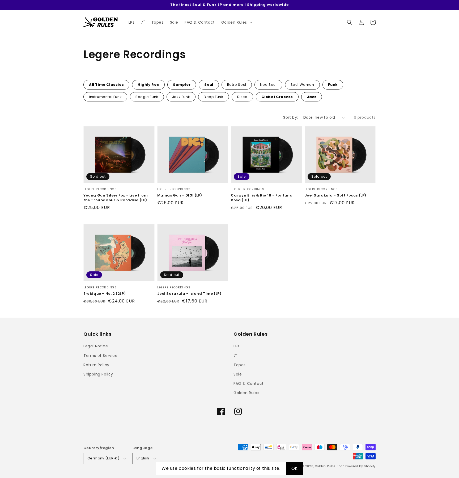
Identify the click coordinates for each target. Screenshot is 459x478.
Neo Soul (268, 84)
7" (235, 355)
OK (294, 468)
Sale (237, 374)
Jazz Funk (181, 96)
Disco (242, 96)
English (143, 458)
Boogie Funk (146, 96)
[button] (349, 22)
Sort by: (290, 117)
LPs (236, 346)
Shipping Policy (98, 374)
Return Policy (96, 365)
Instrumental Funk (105, 96)
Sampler (181, 84)
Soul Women (302, 84)
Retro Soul (236, 84)
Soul (208, 84)
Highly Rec (148, 84)
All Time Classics (106, 84)
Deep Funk (213, 96)
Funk (333, 84)
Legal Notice (95, 346)
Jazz (311, 96)
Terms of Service (100, 355)
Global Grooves (277, 96)
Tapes (239, 365)
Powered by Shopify (360, 466)
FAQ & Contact (248, 383)
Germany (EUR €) (103, 458)
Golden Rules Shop (330, 466)
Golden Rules (246, 392)
